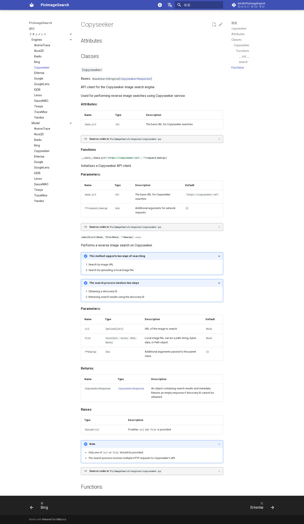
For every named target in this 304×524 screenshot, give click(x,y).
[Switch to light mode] (160, 5)
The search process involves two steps (114, 282)
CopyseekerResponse (135, 79)
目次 (234, 23)
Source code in (125, 138)
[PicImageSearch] (32, 5)
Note (92, 444)
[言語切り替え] (170, 5)
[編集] (220, 24)
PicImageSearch (40, 23)
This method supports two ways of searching (117, 256)
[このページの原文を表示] (214, 24)
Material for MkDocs (54, 519)
